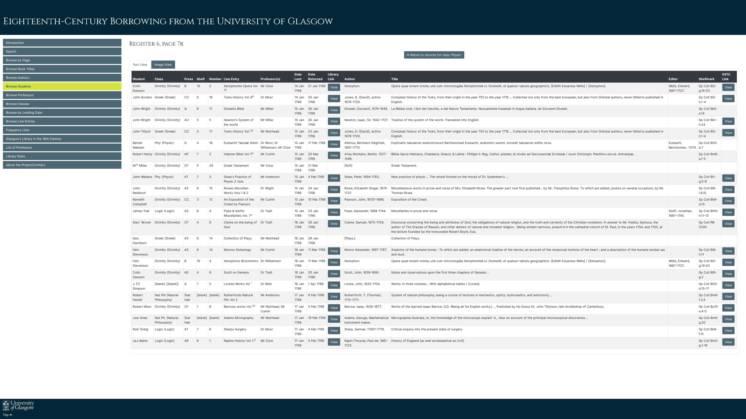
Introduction (15, 43)
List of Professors (19, 147)
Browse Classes (17, 104)
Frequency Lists (17, 130)
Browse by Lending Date (24, 112)
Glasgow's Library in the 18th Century (33, 139)
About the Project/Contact (25, 165)
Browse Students (18, 86)
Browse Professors (20, 95)
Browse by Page (18, 60)
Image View (163, 65)
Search (11, 51)
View (334, 87)
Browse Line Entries (20, 121)
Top (6, 415)
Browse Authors (17, 78)
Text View (139, 65)
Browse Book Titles (20, 69)
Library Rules (15, 156)
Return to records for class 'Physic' (435, 55)
